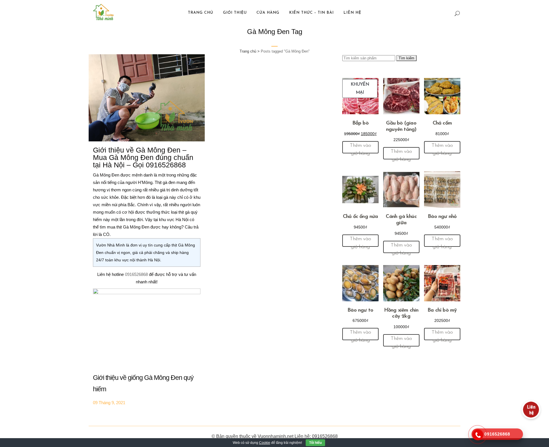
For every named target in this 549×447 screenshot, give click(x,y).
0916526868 (137, 274)
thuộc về (247, 436)
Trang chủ (248, 51)
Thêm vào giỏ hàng (360, 148)
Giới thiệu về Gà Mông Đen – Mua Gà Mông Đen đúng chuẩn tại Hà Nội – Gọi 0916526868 (143, 157)
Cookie (264, 443)
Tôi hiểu (315, 443)
